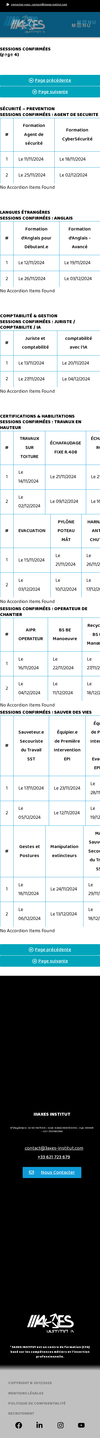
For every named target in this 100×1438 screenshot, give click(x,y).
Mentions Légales (25, 1393)
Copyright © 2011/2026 (30, 1383)
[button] (86, 22)
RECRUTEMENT (21, 1413)
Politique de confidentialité (37, 1403)
